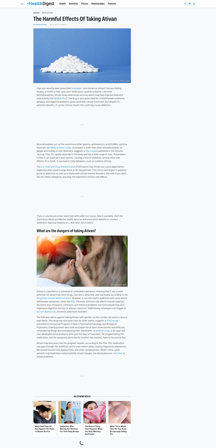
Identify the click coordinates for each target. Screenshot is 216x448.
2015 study (112, 320)
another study (103, 330)
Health (62, 3)
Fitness (84, 3)
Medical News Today (60, 147)
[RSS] (194, 4)
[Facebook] (185, 4)
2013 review (91, 151)
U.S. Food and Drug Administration (58, 166)
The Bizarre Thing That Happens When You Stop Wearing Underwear (94, 430)
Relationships (98, 3)
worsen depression (46, 311)
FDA (72, 301)
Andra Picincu (41, 24)
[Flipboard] (189, 4)
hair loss (117, 353)
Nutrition (73, 3)
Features (112, 3)
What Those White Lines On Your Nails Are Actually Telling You (118, 430)
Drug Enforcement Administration (54, 298)
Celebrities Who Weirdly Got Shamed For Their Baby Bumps (69, 429)
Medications (47, 13)
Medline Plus (60, 98)
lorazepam (76, 88)
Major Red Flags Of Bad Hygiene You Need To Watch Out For (44, 429)
